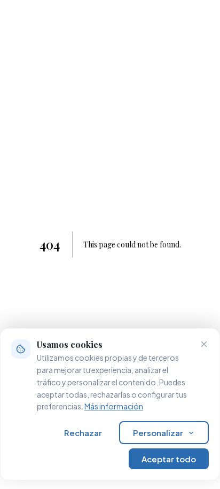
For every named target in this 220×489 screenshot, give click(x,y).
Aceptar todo (169, 459)
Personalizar (158, 433)
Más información (113, 406)
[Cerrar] (204, 344)
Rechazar (83, 433)
